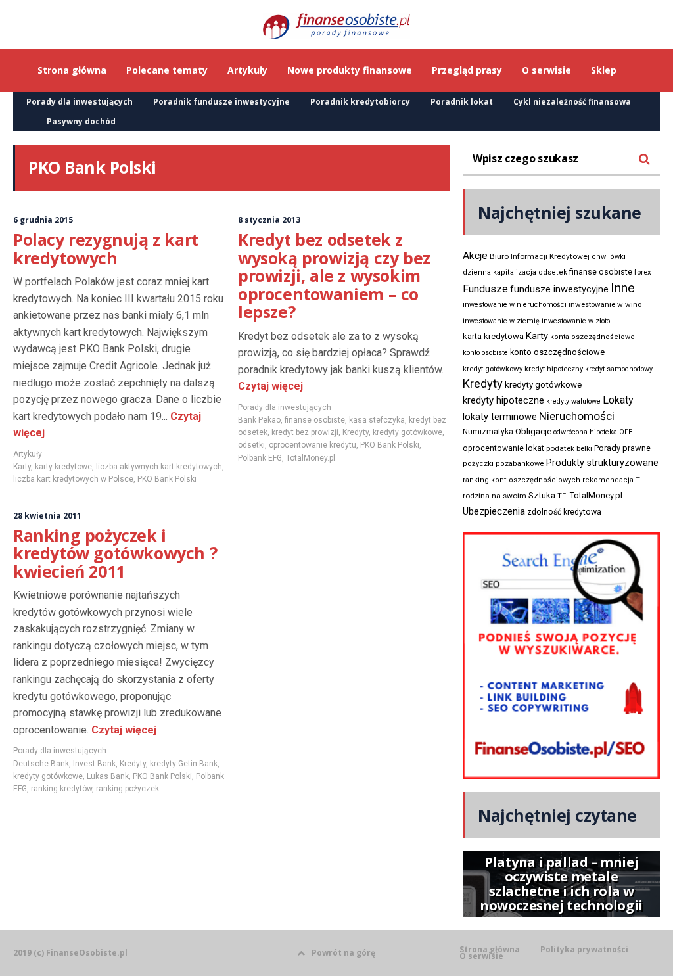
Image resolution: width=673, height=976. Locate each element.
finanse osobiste (315, 420)
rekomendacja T (611, 480)
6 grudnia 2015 (43, 219)
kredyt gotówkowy (492, 368)
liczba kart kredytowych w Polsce (73, 479)
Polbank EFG (260, 458)
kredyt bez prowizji (304, 432)
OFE (625, 432)
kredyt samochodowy (619, 369)
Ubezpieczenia (494, 511)
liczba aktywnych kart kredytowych (159, 466)
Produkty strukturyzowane (602, 462)
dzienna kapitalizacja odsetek (515, 272)
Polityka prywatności (584, 949)
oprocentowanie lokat (503, 448)
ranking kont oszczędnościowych (521, 480)
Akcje (475, 256)
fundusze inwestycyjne (559, 289)
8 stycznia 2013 (269, 219)
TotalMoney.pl (310, 458)
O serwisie (481, 956)
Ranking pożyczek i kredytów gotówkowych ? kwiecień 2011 (115, 553)
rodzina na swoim (494, 495)
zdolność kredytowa (564, 512)
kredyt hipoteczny (553, 369)
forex (642, 272)
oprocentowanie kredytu (312, 445)
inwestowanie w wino (605, 304)
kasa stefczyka (377, 420)
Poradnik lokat (461, 101)
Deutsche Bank (41, 763)
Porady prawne (622, 448)
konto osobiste (485, 352)
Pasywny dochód (81, 121)
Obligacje (533, 431)
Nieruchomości (577, 416)
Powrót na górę (343, 952)
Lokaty (618, 400)
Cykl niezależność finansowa (572, 101)
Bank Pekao (259, 420)
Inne (623, 288)
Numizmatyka (488, 431)
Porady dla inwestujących (79, 101)
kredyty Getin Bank (184, 763)
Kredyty (355, 432)
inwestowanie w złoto (576, 321)
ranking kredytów (61, 788)
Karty (22, 466)
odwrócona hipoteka (585, 432)
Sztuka (541, 495)
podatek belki (569, 448)
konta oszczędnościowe (592, 337)
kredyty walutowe (573, 401)
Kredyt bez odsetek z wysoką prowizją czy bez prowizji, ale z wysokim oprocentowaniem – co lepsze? (334, 275)
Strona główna (489, 949)
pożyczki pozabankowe (503, 463)
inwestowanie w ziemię (501, 321)
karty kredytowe (63, 466)
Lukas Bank (108, 776)
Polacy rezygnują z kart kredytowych (105, 248)
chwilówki (609, 256)
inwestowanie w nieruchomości (515, 304)
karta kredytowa (493, 336)
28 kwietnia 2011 (47, 515)
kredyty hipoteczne (503, 400)
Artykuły (27, 454)
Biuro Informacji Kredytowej (540, 256)
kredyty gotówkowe (407, 432)
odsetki (251, 445)
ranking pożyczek (127, 788)
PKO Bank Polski (167, 479)
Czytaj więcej (270, 386)
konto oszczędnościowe (557, 352)
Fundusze (485, 289)
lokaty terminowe (500, 417)
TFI (562, 496)
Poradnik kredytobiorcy (360, 101)
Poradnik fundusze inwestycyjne (221, 101)
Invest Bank (94, 763)
